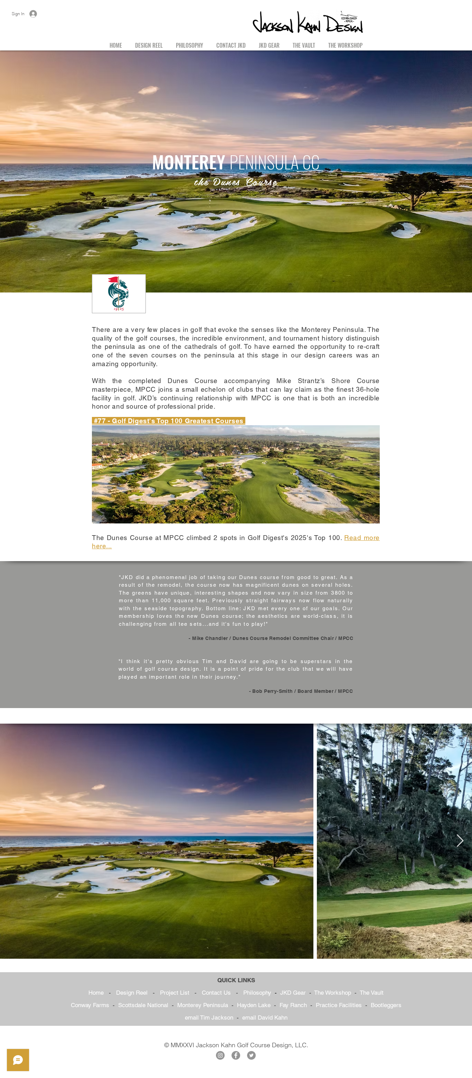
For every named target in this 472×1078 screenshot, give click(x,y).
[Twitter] (251, 1055)
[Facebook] (236, 1055)
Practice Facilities (339, 1005)
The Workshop (332, 992)
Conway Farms (90, 1005)
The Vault (372, 992)
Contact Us (216, 992)
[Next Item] (460, 841)
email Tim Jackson (209, 1017)
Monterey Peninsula (202, 1005)
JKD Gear (293, 992)
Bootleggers (386, 1005)
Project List (174, 992)
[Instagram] (220, 1055)
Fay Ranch (293, 1005)
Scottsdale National (143, 1005)
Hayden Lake (254, 1005)
